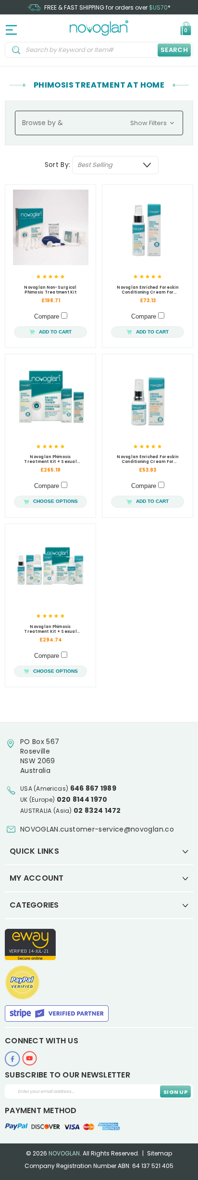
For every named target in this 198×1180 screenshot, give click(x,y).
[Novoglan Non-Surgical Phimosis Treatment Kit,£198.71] (50, 227)
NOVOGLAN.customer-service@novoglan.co (97, 829)
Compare (47, 316)
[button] (99, 123)
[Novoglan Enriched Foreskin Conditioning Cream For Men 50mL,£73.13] (147, 227)
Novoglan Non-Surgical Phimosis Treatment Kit (50, 290)
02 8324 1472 (97, 810)
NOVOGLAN (64, 1153)
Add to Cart (55, 331)
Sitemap (159, 1153)
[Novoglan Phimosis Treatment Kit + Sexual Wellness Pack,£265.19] (50, 397)
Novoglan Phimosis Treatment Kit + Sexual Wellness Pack (50, 459)
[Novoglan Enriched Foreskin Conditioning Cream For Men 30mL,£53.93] (147, 397)
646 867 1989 (93, 788)
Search (174, 49)
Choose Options (55, 501)
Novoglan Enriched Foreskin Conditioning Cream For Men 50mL (147, 290)
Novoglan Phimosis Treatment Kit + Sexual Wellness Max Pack (50, 629)
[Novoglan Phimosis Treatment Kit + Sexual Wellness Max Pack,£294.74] (50, 566)
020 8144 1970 (82, 799)
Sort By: (58, 164)
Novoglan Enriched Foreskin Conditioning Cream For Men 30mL (147, 459)
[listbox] (115, 165)
